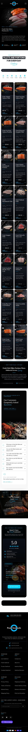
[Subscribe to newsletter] (22, 706)
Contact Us (18, 658)
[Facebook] (6, 717)
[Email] (10, 717)
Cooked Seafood (5, 670)
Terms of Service (5, 685)
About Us (17, 662)
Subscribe (14, 513)
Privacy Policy (5, 681)
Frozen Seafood (5, 666)
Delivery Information (20, 689)
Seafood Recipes (19, 670)
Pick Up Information (20, 693)
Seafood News (19, 666)
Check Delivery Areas (20, 685)
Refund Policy (5, 689)
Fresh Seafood (5, 662)
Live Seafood (4, 658)
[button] (2, 3)
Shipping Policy (5, 693)
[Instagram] (2, 717)
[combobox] (13, 70)
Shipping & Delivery (20, 681)
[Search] (25, 70)
